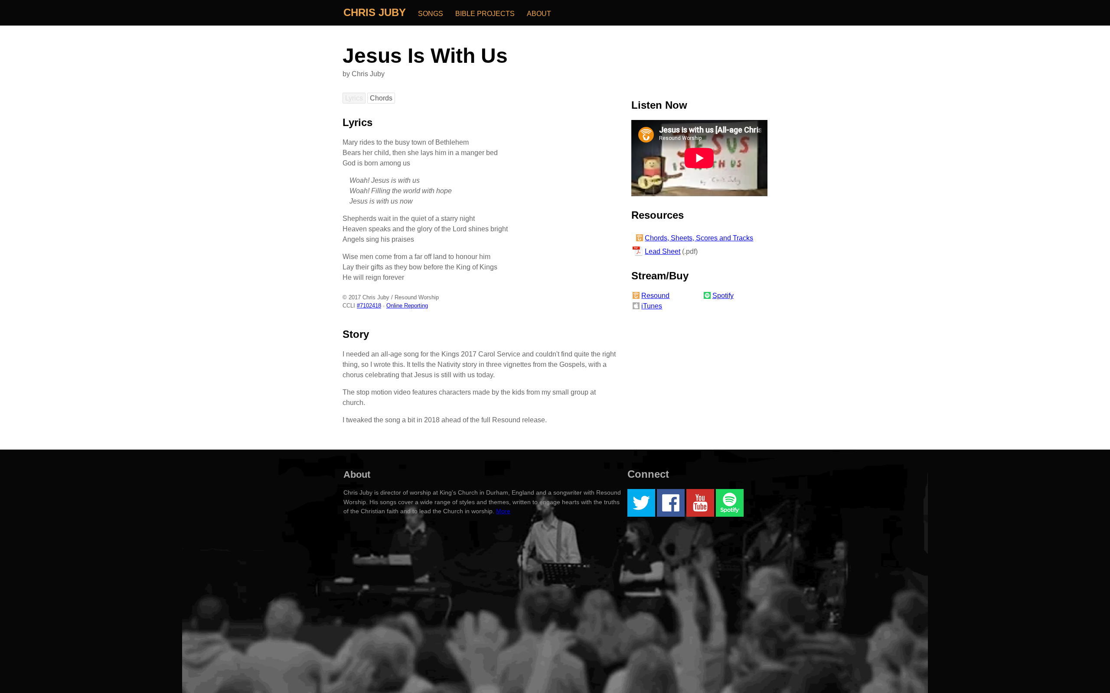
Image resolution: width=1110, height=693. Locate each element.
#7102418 (369, 305)
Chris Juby (374, 12)
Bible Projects (485, 13)
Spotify (723, 295)
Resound (655, 295)
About (539, 13)
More (503, 511)
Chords (381, 98)
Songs (430, 13)
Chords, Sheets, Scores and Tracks (699, 238)
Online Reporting (407, 305)
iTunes (651, 306)
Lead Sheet (662, 251)
